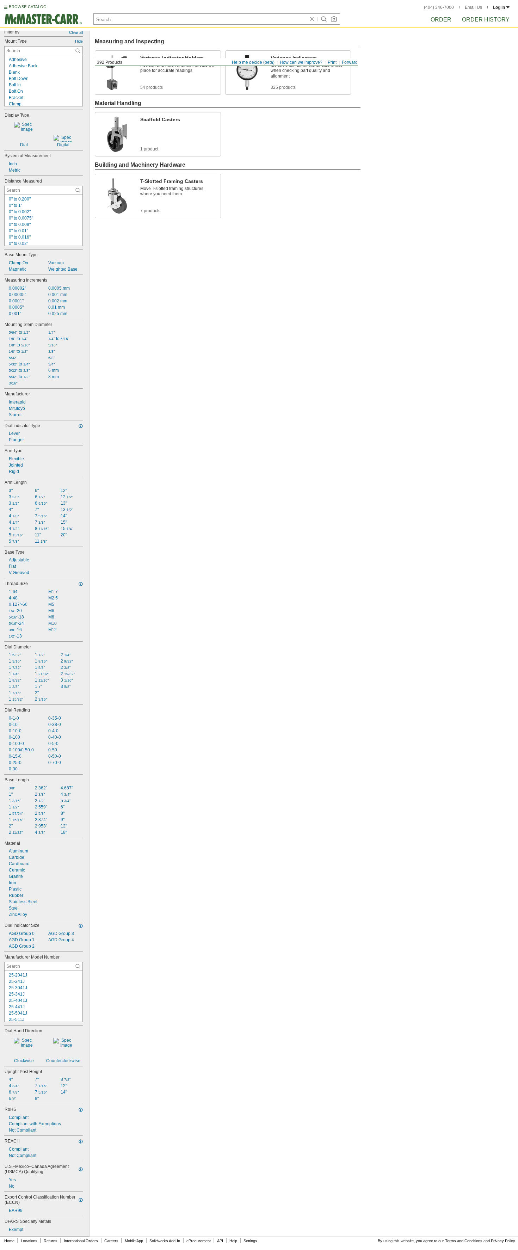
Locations (29, 1241)
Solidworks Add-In (164, 1241)
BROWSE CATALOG (28, 7)
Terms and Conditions (463, 1241)
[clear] (312, 19)
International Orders (81, 1241)
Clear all (76, 32)
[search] (77, 50)
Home (9, 1241)
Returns (50, 1241)
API (220, 1241)
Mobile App (134, 1241)
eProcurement (198, 1241)
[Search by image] (333, 19)
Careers (111, 1241)
